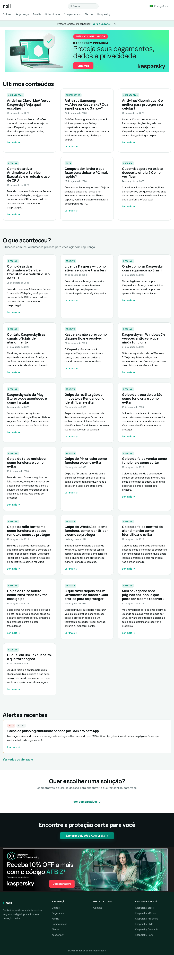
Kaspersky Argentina (146, 918)
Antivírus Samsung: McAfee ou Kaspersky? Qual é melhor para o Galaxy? (87, 104)
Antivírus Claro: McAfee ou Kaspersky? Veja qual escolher (28, 104)
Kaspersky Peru (144, 934)
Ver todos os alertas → (18, 759)
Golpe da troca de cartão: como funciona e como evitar (142, 398)
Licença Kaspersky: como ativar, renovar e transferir (86, 268)
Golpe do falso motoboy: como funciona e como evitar (26, 462)
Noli (9, 903)
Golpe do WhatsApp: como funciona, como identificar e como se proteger (86, 530)
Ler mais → (13, 142)
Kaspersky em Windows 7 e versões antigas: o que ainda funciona (143, 338)
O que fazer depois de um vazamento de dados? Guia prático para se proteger (86, 595)
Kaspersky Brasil (144, 907)
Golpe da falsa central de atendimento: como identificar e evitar (142, 530)
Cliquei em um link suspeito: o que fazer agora (29, 657)
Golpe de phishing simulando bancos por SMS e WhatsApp (53, 731)
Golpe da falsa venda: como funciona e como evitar (144, 460)
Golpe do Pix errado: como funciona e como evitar (86, 460)
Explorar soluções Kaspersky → (87, 835)
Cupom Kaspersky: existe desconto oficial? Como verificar (142, 172)
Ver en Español (101, 23)
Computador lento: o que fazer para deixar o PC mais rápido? (87, 172)
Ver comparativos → (87, 801)
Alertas (89, 14)
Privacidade (52, 14)
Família (37, 14)
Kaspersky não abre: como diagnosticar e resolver (86, 336)
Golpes (7, 14)
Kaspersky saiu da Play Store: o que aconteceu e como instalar (27, 398)
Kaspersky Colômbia (146, 929)
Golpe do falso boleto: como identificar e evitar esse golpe (27, 595)
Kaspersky (103, 14)
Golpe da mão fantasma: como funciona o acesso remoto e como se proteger (28, 530)
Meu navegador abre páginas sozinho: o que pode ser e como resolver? (143, 595)
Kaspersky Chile (144, 924)
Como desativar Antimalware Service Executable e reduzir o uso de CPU (28, 174)
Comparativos (72, 14)
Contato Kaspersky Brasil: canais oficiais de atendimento (28, 338)
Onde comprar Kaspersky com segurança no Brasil (142, 268)
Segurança (22, 14)
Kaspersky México (145, 913)
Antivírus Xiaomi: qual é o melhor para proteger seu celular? (142, 104)
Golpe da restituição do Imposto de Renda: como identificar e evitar (85, 398)
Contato (97, 907)
